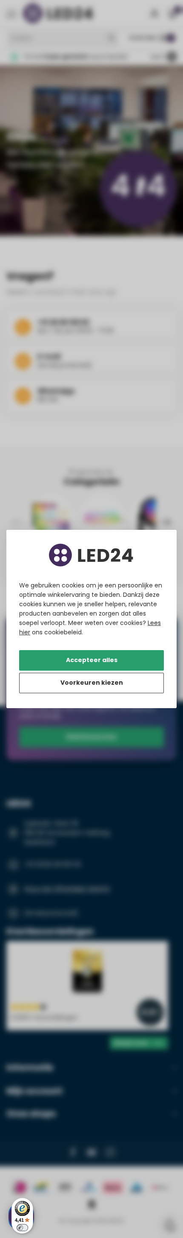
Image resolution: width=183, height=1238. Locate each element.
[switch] (22, 1227)
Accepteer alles (91, 660)
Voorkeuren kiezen (91, 682)
